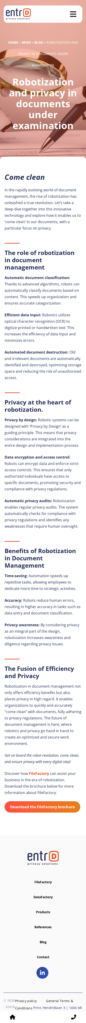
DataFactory (43, 897)
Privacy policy (26, 1001)
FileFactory (39, 773)
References (43, 927)
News (26, 42)
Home (13, 42)
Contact (43, 957)
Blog (38, 42)
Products (43, 912)
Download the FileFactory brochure (42, 806)
